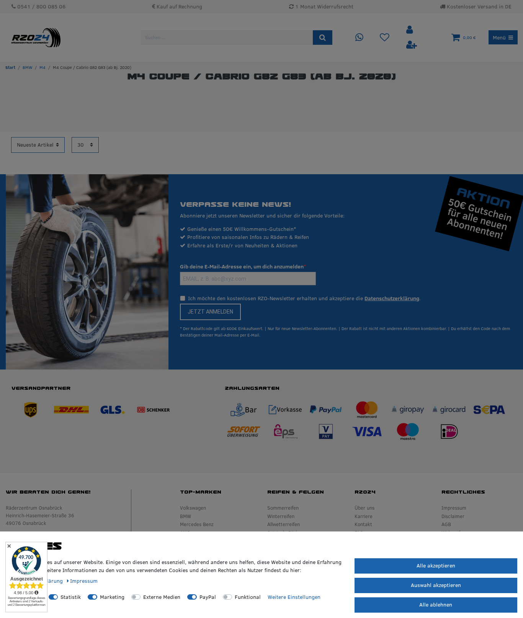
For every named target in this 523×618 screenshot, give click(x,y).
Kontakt (363, 524)
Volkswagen (193, 507)
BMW (27, 67)
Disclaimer (452, 516)
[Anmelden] (410, 30)
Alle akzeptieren (436, 565)
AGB (446, 524)
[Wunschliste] (385, 37)
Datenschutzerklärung (391, 298)
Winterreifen (280, 516)
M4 (42, 67)
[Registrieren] (411, 45)
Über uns (364, 507)
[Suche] (322, 37)
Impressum (453, 507)
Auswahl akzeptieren (436, 585)
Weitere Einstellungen (294, 597)
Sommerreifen (283, 507)
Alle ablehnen (435, 604)
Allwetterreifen (283, 524)
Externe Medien (161, 597)
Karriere (364, 516)
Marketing (112, 597)
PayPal (207, 597)
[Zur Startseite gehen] (10, 67)
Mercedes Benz (197, 524)
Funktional (248, 597)
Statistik (70, 597)
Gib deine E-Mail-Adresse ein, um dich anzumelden (242, 266)
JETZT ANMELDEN (210, 312)
